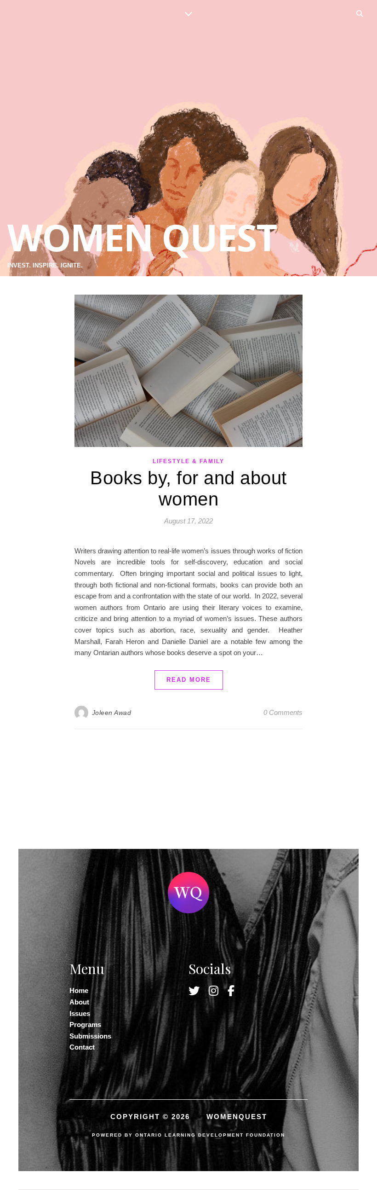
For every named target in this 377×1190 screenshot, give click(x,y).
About (79, 1002)
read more (188, 679)
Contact (82, 1047)
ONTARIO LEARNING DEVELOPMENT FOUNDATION (210, 1135)
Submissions (90, 1036)
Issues (79, 1013)
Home (78, 990)
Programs (85, 1024)
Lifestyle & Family (188, 461)
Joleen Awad (111, 712)
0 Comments (283, 712)
